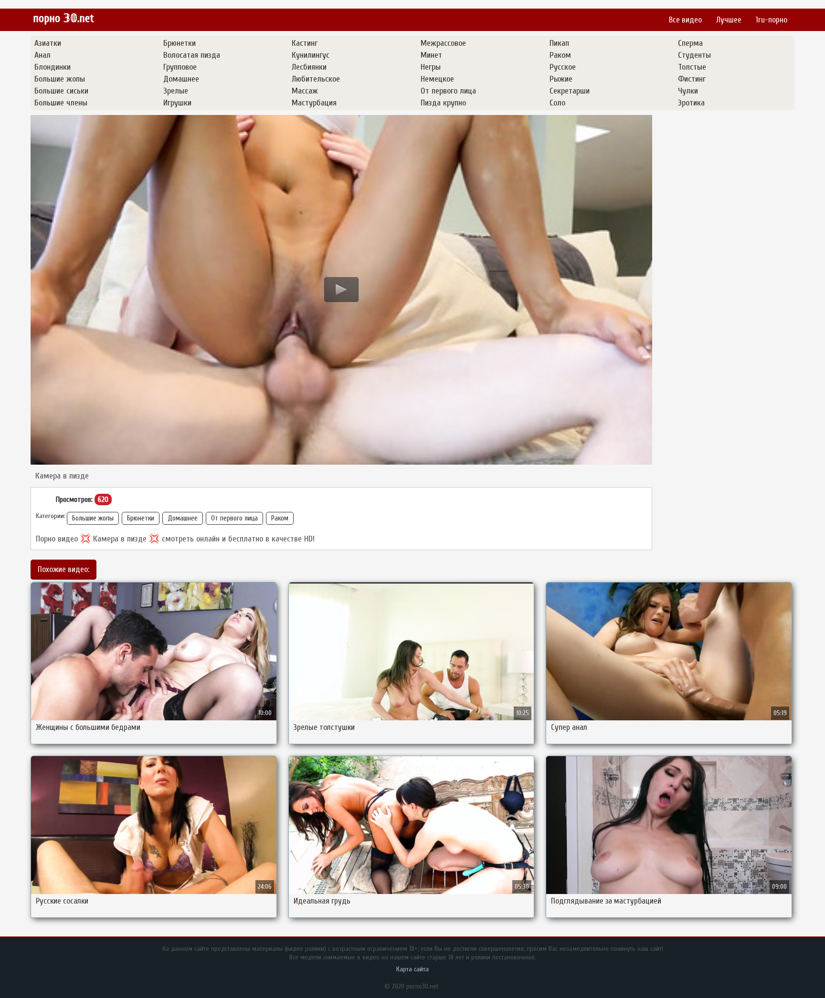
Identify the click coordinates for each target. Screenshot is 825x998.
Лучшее (728, 19)
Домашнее (183, 518)
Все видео (685, 19)
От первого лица (234, 518)
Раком (279, 518)
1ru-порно (771, 19)
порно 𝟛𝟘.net (63, 18)
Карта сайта (412, 969)
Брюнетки (140, 518)
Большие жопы (93, 518)
